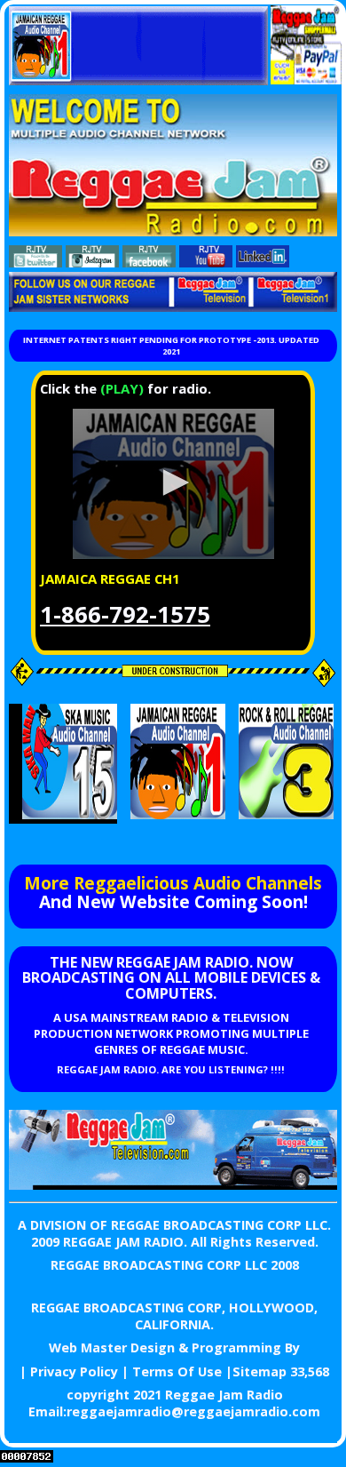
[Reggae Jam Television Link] (173, 1184)
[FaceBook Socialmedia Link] (149, 262)
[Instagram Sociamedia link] (92, 262)
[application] (173, 484)
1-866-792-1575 (125, 614)
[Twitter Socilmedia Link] (35, 262)
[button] (173, 482)
